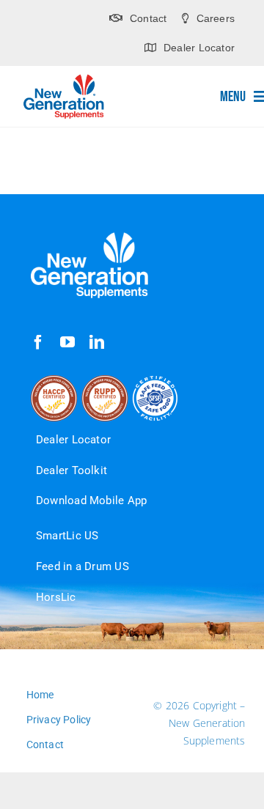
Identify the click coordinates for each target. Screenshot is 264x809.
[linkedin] (96, 342)
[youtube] (67, 342)
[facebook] (38, 342)
